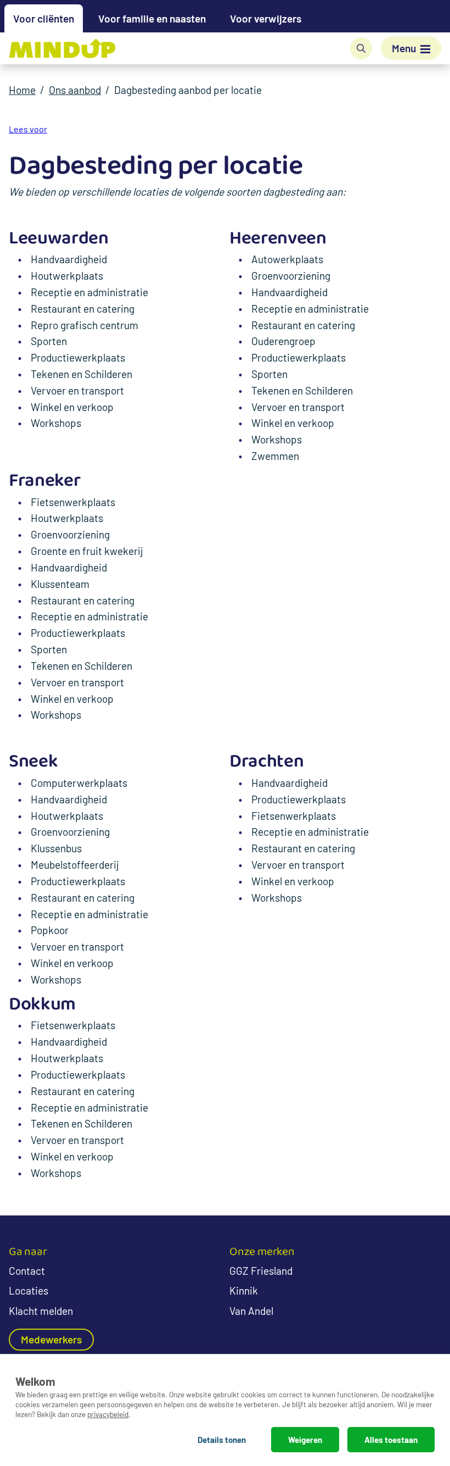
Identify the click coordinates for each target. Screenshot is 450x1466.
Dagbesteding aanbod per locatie (188, 90)
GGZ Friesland (260, 1270)
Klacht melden (41, 1310)
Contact (27, 1270)
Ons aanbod (75, 90)
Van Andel (251, 1310)
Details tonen (222, 1440)
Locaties (28, 1290)
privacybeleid (107, 1414)
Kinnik (243, 1290)
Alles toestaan (391, 1440)
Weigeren (305, 1440)
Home (22, 90)
